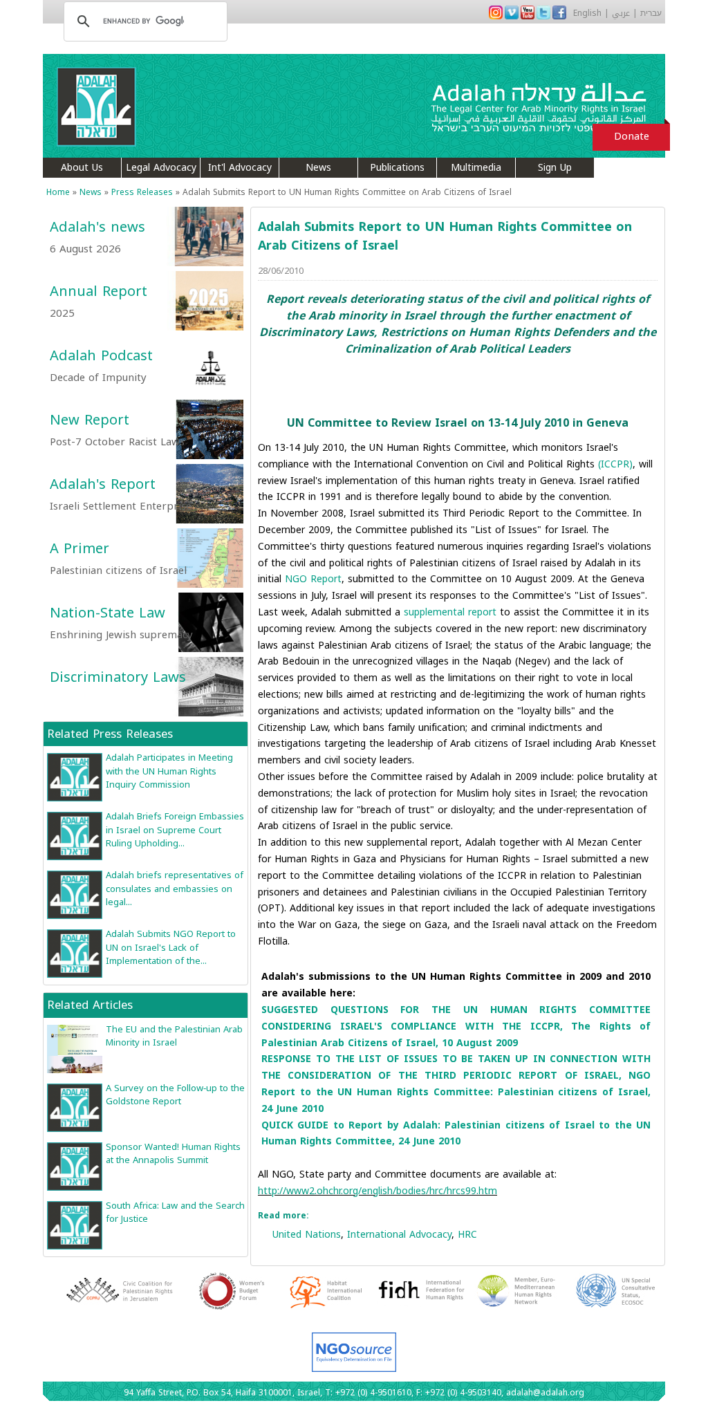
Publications (397, 167)
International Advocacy (399, 1234)
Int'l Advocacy (240, 167)
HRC (467, 1234)
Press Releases (142, 192)
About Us (82, 167)
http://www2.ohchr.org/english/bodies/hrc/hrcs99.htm (377, 1191)
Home (58, 192)
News (318, 167)
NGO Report (313, 579)
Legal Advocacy (161, 167)
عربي (621, 13)
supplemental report (450, 612)
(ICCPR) (615, 464)
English (587, 13)
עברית (651, 13)
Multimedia (476, 167)
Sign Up (555, 167)
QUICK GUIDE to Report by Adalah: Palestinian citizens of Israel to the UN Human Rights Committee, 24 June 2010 (456, 1133)
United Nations (306, 1234)
